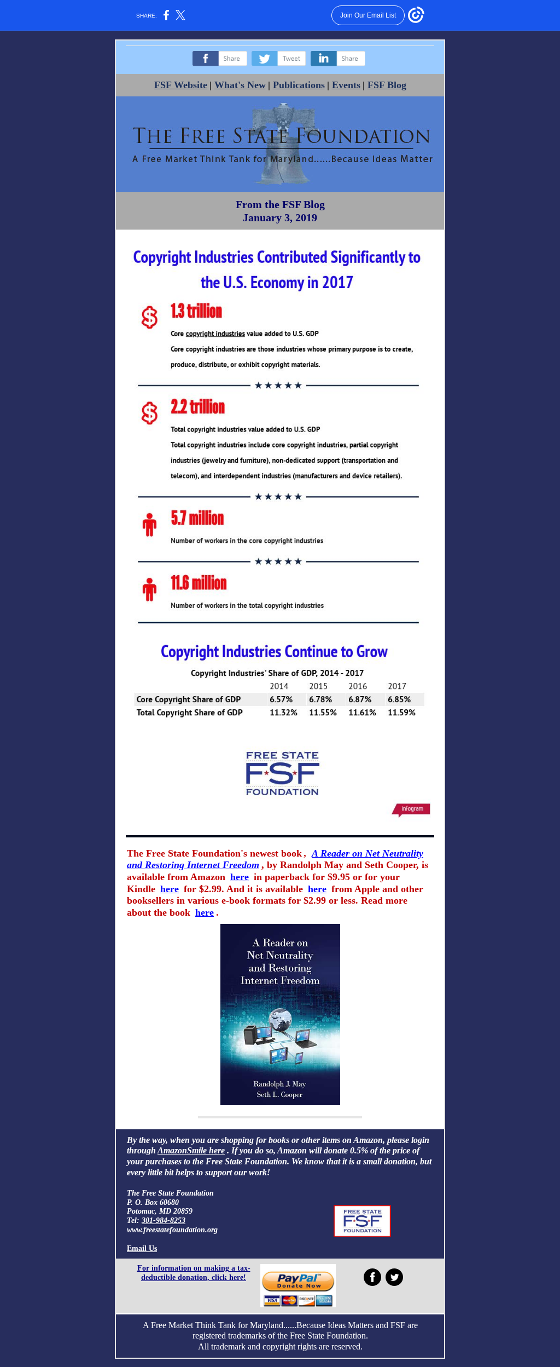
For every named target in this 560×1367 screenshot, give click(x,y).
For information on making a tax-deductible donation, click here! (193, 1273)
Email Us (142, 1248)
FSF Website (180, 84)
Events (346, 84)
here (239, 876)
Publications (299, 84)
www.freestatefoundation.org (172, 1230)
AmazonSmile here (191, 1150)
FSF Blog (387, 84)
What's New (240, 84)
